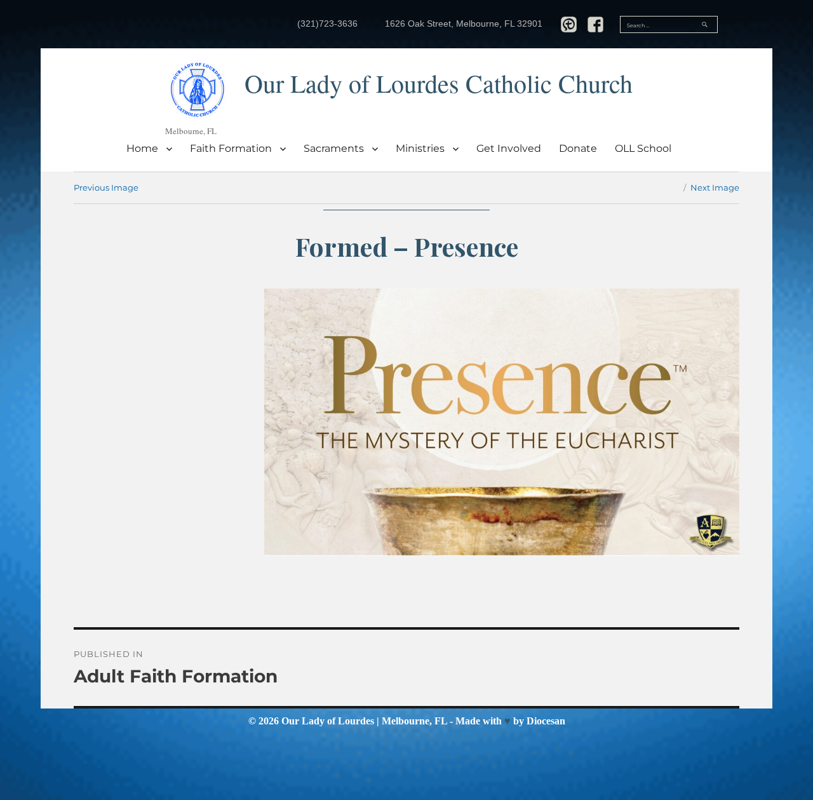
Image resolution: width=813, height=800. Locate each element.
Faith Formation (231, 148)
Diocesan (546, 720)
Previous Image (106, 187)
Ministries (420, 148)
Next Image (714, 187)
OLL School (643, 148)
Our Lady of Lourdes (327, 720)
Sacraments (334, 148)
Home (142, 148)
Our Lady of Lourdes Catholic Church (439, 83)
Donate (578, 148)
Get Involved (508, 148)
